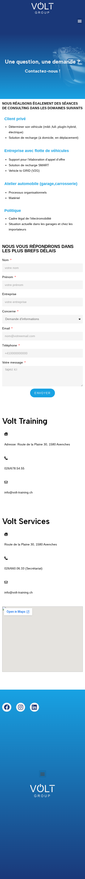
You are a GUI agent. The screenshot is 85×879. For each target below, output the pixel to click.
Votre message (13, 362)
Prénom (8, 277)
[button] (80, 21)
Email (6, 328)
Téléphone (10, 345)
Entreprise (9, 294)
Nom (6, 260)
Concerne (9, 311)
